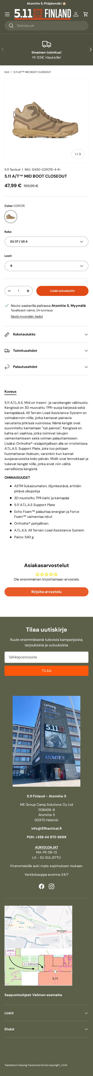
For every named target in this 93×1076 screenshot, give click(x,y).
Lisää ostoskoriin (62, 291)
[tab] (10, 392)
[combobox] (46, 25)
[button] (86, 14)
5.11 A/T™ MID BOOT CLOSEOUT (32, 72)
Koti (7, 72)
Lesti (8, 256)
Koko (8, 232)
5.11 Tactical (12, 169)
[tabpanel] (46, 470)
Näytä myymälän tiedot (27, 316)
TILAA (46, 670)
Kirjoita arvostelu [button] (46, 591)
